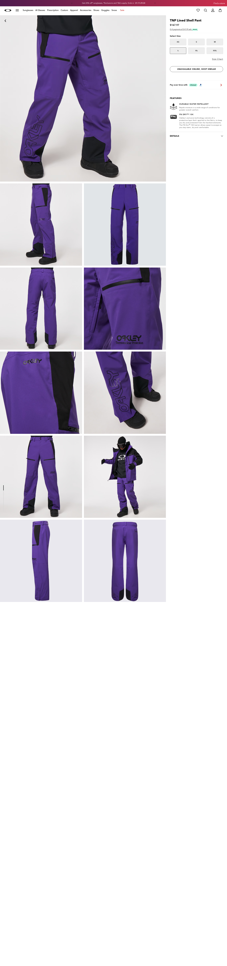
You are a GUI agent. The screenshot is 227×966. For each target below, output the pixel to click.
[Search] (205, 10)
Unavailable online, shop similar (196, 69)
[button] (72, 3)
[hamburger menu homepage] (17, 10)
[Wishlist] (198, 10)
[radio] (178, 42)
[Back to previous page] (1, 17)
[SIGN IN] (212, 10)
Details (174, 136)
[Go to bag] (220, 10)
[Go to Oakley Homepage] (7, 10)
